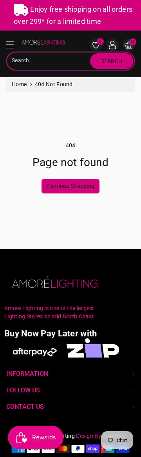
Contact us (25, 406)
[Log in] (112, 45)
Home (19, 84)
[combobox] (49, 61)
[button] (14, 47)
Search (112, 61)
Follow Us (23, 390)
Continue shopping (70, 186)
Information (27, 374)
